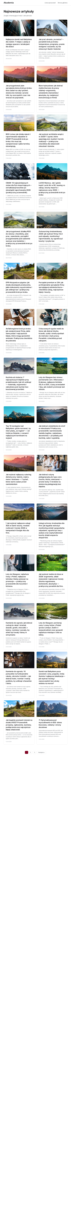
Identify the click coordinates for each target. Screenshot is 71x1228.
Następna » (41, 752)
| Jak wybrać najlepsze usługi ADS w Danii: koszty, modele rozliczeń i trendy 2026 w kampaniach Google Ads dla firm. (18, 528)
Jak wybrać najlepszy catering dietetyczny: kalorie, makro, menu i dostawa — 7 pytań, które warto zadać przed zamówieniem (18, 479)
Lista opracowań (50, 3)
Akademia (9, 2)
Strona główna (62, 3)
